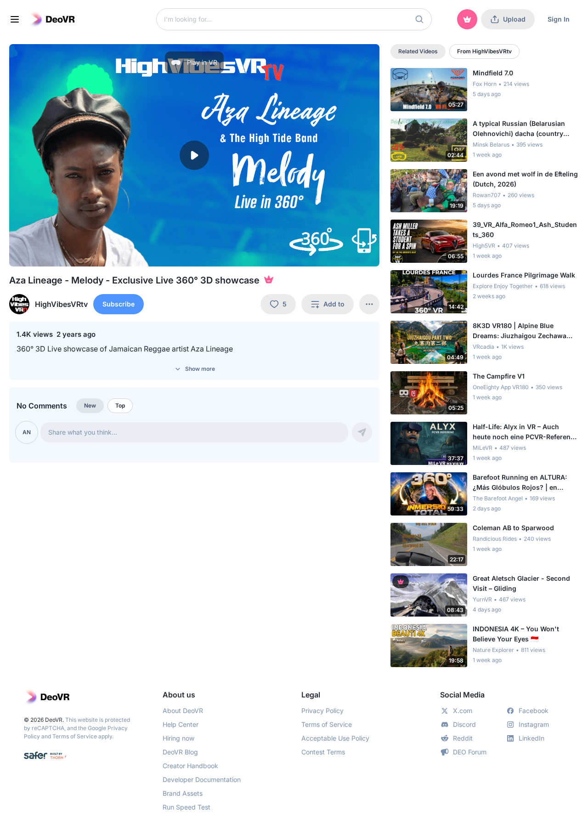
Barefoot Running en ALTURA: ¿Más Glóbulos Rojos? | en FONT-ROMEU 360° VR (520, 483)
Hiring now (178, 738)
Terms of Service (74, 736)
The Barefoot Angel (498, 498)
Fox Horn (485, 83)
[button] (419, 19)
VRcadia (483, 346)
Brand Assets (183, 793)
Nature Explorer (493, 649)
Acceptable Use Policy (335, 738)
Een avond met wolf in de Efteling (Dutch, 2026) (525, 179)
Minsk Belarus (491, 144)
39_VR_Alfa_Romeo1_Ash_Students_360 (525, 229)
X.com (462, 710)
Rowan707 (487, 195)
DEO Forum (469, 752)
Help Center (180, 724)
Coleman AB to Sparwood (513, 528)
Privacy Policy (322, 710)
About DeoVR (183, 710)
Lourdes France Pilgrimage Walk (524, 275)
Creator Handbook (190, 766)
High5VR (484, 245)
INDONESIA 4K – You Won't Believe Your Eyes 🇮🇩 (516, 634)
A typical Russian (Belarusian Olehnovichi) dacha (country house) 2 (519, 129)
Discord (464, 724)
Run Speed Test (186, 807)
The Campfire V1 (499, 376)
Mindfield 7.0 (493, 73)
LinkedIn (531, 738)
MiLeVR (482, 447)
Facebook (533, 710)
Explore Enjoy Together (503, 286)
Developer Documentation (202, 779)
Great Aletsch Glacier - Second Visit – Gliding (521, 583)
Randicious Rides (495, 538)
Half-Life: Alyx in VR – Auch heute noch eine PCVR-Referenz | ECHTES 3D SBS (525, 432)
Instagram (534, 724)
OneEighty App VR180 (501, 387)
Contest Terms (323, 752)
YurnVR (482, 599)
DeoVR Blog (180, 752)
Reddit (463, 738)
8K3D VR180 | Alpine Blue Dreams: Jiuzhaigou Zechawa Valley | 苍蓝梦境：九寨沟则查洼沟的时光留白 (524, 331)
